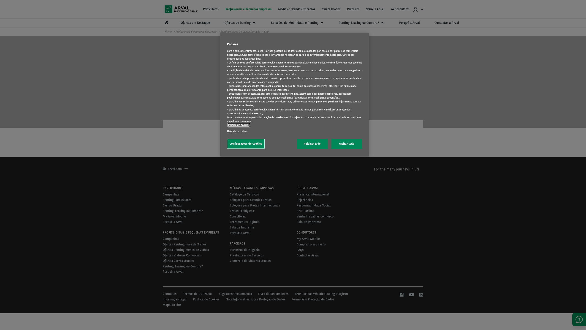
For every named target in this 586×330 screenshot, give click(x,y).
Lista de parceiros (237, 131)
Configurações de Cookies (246, 143)
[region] (294, 95)
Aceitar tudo (347, 143)
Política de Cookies (239, 125)
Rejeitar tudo (312, 143)
